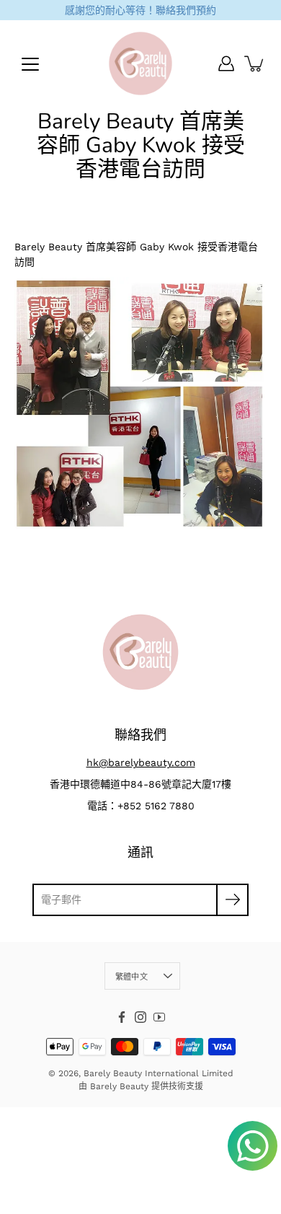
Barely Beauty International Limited (158, 1073)
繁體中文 (131, 977)
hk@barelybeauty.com (140, 762)
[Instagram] (140, 1017)
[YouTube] (159, 1017)
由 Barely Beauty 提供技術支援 (141, 1086)
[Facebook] (122, 1017)
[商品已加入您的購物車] (255, 63)
